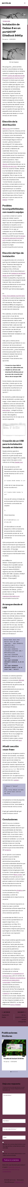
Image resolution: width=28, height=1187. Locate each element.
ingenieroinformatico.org (10, 596)
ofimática (19, 890)
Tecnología (6, 21)
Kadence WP (19, 1182)
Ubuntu (5, 164)
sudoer (16, 780)
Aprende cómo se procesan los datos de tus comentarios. (11, 1169)
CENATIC (6, 993)
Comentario (7, 1095)
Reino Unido (18, 874)
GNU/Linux (6, 128)
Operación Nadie (6, 1015)
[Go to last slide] (4, 1055)
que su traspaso (15, 1004)
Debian (4, 200)
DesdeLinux (19, 462)
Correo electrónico (10, 1129)
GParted (21, 680)
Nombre (6, 1121)
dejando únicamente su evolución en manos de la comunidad (13, 980)
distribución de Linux (9, 166)
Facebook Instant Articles (14, 1058)
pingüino (8, 850)
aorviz (6, 39)
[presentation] (14, 1048)
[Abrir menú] (24, 3)
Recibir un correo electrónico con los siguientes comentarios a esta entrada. (14, 1146)
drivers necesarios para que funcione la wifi (13, 238)
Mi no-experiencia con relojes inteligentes (20, 1017)
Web (4, 1137)
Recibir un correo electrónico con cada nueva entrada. (14, 1154)
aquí (20, 740)
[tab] (10, 1071)
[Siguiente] (23, 1055)
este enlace (6, 410)
